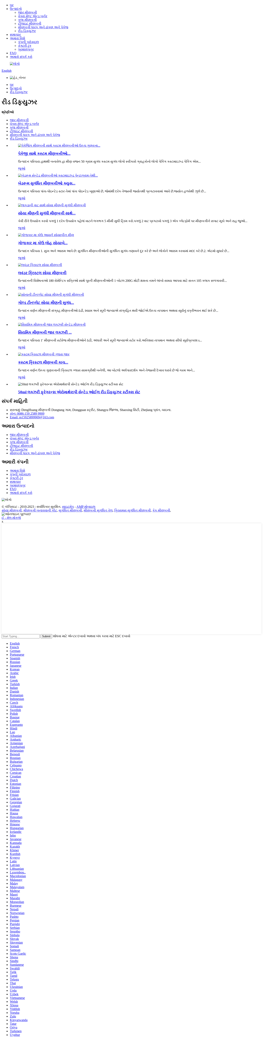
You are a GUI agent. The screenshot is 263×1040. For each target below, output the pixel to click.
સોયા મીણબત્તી (12, 510)
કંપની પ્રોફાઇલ (28, 42)
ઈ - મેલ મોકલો (11, 517)
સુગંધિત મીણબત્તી (70, 510)
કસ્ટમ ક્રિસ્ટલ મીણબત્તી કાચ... (43, 362)
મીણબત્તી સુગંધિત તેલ (98, 510)
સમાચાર (15, 34)
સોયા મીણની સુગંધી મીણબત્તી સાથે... (47, 213)
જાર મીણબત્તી (27, 12)
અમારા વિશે (17, 38)
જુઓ (21, 168)
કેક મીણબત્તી (161, 510)
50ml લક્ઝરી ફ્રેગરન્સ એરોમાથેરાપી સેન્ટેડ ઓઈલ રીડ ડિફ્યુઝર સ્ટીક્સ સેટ (79, 392)
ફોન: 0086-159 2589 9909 (27, 413)
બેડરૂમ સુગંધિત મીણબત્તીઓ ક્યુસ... (46, 183)
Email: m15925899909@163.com (32, 417)
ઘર (12, 5)
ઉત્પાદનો (16, 8)
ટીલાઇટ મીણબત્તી (29, 23)
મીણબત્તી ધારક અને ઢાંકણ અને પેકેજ (43, 27)
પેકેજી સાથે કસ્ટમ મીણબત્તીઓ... (44, 153)
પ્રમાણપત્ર (26, 49)
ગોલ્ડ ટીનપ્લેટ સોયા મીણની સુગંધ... (46, 302)
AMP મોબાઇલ (85, 506)
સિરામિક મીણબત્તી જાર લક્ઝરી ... (45, 332)
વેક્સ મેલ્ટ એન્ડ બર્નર (32, 16)
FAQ (13, 53)
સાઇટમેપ (68, 506)
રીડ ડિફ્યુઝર (27, 31)
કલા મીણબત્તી (27, 20)
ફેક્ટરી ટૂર (24, 45)
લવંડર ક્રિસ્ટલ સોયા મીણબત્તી (42, 273)
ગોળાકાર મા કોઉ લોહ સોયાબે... (43, 243)
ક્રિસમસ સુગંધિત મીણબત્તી (132, 510)
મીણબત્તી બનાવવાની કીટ (40, 510)
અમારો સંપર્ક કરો (21, 56)
